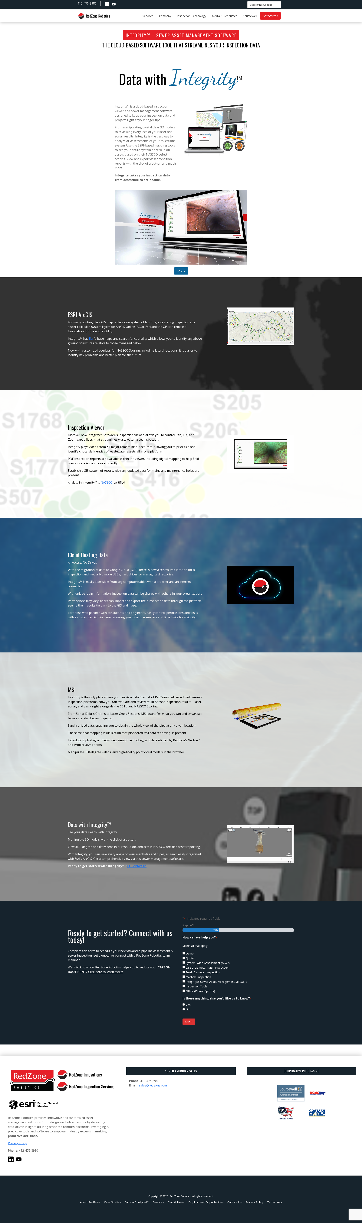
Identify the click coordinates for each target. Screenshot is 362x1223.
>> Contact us (136, 866)
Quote (190, 958)
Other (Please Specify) (200, 991)
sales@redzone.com (153, 1085)
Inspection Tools (196, 986)
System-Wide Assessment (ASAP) (208, 963)
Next (188, 1021)
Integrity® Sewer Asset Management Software (216, 981)
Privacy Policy (17, 1143)
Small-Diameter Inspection (203, 972)
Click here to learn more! (105, 972)
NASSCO (107, 482)
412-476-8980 (87, 3)
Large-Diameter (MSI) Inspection (207, 967)
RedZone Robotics (180, 1196)
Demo (190, 953)
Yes (188, 1005)
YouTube (114, 4)
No (187, 1009)
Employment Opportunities (120, 4)
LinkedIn (107, 4)
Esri (91, 338)
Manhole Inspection (198, 977)
